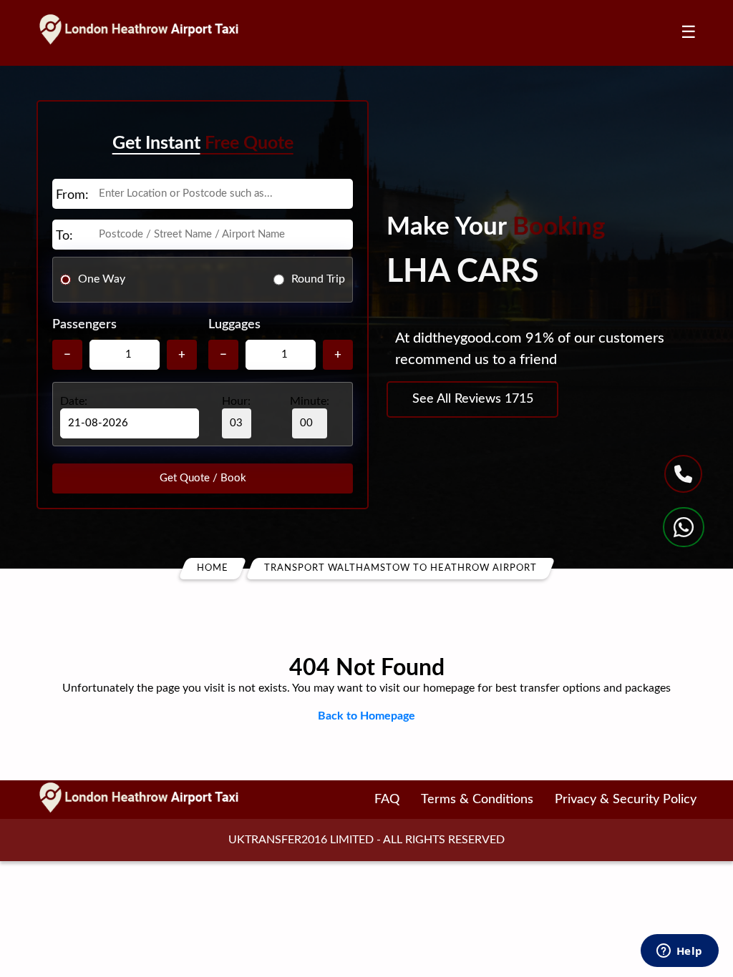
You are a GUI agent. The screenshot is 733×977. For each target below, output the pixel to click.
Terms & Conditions (477, 799)
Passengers (84, 324)
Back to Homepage (366, 716)
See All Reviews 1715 (472, 399)
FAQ (386, 799)
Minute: (309, 401)
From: (72, 195)
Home (212, 568)
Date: (73, 401)
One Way (101, 279)
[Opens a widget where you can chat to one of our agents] (679, 952)
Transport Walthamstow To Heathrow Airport (400, 568)
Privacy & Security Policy (625, 799)
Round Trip (318, 279)
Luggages (234, 324)
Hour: (236, 401)
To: (64, 236)
